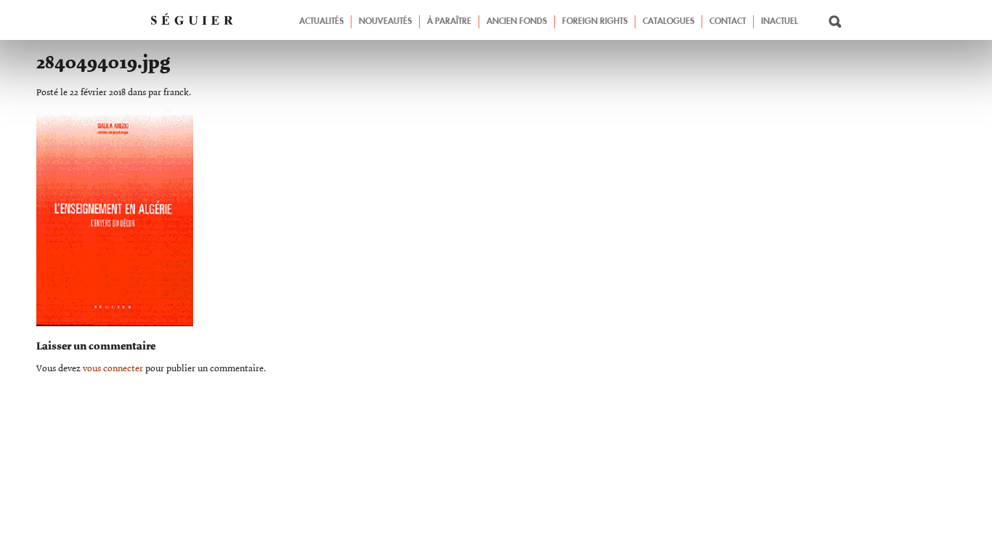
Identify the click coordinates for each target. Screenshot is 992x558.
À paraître (449, 21)
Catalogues (668, 21)
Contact (728, 21)
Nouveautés (385, 21)
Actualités (321, 21)
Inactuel (779, 21)
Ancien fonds (517, 21)
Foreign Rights (594, 21)
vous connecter (113, 368)
